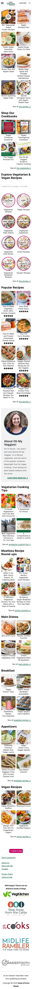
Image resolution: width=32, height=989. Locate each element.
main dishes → (25, 664)
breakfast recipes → (22, 720)
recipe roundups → (23, 610)
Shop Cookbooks (8, 858)
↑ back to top (16, 851)
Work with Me (7, 866)
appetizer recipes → (22, 781)
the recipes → (25, 107)
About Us (5, 863)
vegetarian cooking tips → (20, 544)
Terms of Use (7, 877)
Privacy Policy (7, 874)
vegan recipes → (24, 837)
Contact (5, 869)
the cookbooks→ (24, 168)
